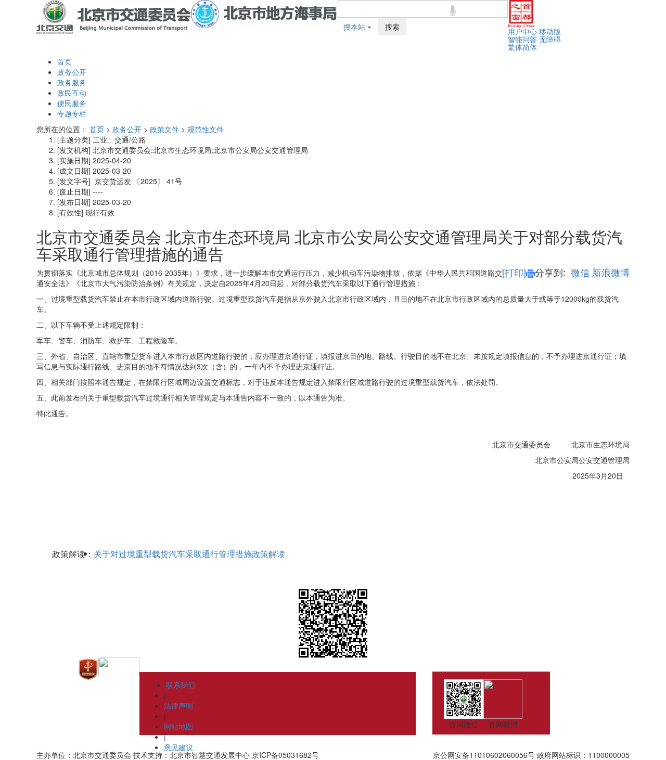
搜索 (392, 26)
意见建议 (178, 747)
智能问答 (522, 39)
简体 (529, 47)
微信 (580, 272)
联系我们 (180, 684)
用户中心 (522, 31)
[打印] (514, 272)
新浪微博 (611, 272)
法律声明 (178, 705)
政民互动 (71, 92)
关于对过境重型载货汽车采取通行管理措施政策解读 (189, 554)
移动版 (550, 31)
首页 (64, 61)
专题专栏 (71, 113)
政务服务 (71, 82)
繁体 (515, 47)
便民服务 (71, 103)
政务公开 (71, 72)
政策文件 (164, 129)
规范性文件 (205, 129)
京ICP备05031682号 (285, 755)
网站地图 (178, 726)
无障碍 (550, 39)
